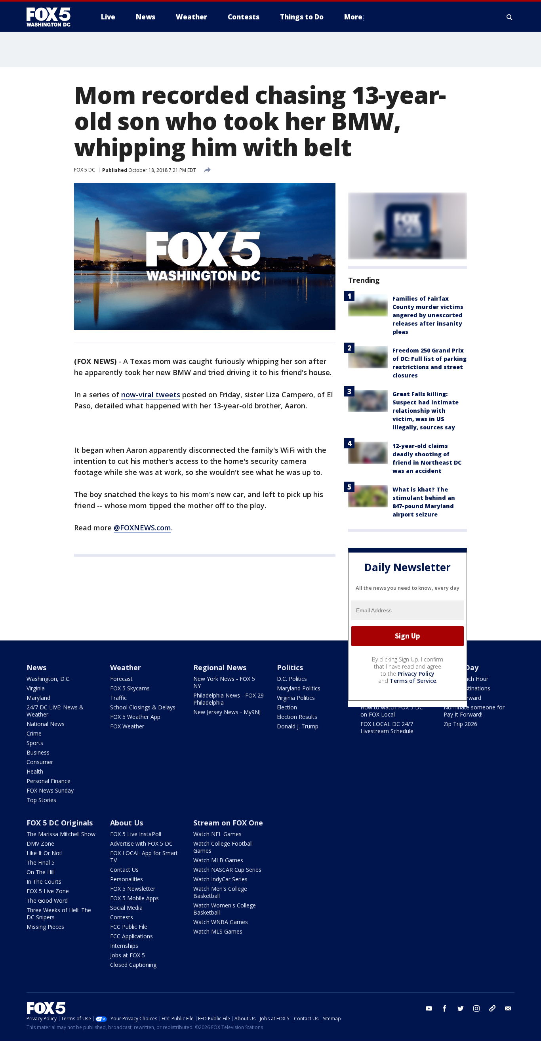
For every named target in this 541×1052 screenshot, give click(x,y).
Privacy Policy (416, 673)
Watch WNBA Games (220, 922)
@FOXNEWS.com (142, 527)
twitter (460, 1008)
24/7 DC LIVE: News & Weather (55, 710)
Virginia (36, 688)
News (36, 667)
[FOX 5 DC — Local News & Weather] (53, 17)
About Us (126, 822)
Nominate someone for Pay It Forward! (474, 710)
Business (38, 752)
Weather (125, 667)
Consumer (40, 762)
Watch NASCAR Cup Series (227, 869)
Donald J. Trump (297, 726)
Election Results (297, 716)
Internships (124, 945)
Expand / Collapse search (509, 17)
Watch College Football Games (223, 847)
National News (46, 724)
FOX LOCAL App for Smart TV (144, 856)
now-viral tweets (150, 394)
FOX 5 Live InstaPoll (135, 834)
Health (35, 771)
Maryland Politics (298, 688)
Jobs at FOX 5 (127, 955)
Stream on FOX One (228, 822)
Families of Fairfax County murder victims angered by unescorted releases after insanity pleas (427, 315)
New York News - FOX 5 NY (224, 682)
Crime (34, 733)
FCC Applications (131, 936)
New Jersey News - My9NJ (227, 712)
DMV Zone (40, 843)
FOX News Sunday (50, 790)
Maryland (38, 697)
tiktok (492, 1008)
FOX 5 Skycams (130, 688)
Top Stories (41, 800)
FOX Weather (127, 726)
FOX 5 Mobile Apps (134, 898)
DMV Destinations (467, 688)
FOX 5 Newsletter (132, 888)
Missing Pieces (45, 926)
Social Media (126, 907)
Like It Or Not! (45, 853)
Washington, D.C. (48, 678)
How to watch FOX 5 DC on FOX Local (391, 710)
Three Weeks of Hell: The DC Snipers (59, 913)
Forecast (121, 678)
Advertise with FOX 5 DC (141, 843)
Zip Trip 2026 (460, 724)
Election (287, 707)
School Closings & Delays (142, 707)
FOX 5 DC (84, 169)
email (508, 1008)
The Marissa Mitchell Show (61, 834)
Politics (290, 667)
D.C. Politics (292, 678)
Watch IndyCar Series (220, 879)
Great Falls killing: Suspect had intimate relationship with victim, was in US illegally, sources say (425, 410)
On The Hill (41, 872)
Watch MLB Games (218, 860)
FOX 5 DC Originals (60, 822)
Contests (121, 917)
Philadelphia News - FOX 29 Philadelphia (228, 699)
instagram (476, 1008)
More (353, 16)
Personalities (126, 879)
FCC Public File (128, 926)
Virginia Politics (296, 697)
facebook (444, 1008)
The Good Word (47, 900)
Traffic (118, 697)
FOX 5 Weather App (135, 716)
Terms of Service (413, 680)
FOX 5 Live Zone (48, 891)
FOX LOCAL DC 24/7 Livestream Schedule (386, 727)
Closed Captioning (133, 964)
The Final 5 (41, 862)
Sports (35, 743)
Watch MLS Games (217, 931)
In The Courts (44, 881)
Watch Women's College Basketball (224, 908)
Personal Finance (48, 781)
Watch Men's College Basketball (220, 892)
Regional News (219, 667)
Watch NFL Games (217, 834)
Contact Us (124, 869)
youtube (429, 1008)
